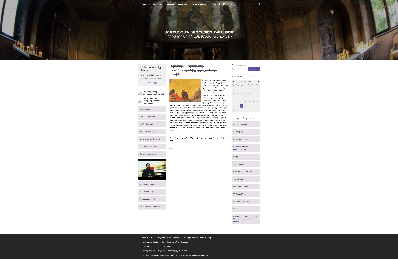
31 (233, 110)
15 (253, 97)
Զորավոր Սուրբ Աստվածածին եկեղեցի (153, 93)
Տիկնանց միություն (147, 132)
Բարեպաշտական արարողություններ (240, 148)
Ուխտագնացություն (147, 199)
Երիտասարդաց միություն (150, 139)
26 (241, 106)
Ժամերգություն (239, 132)
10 (233, 97)
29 (253, 106)
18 (237, 102)
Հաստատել (253, 69)
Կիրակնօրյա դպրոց (148, 146)
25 (237, 106)
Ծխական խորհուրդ (147, 117)
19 (241, 102)
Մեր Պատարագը (240, 124)
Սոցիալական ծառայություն (150, 207)
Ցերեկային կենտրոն (148, 154)
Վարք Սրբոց (238, 179)
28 (249, 106)
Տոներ (235, 157)
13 (245, 97)
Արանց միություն (146, 124)
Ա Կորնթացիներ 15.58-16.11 (152, 75)
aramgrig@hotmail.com (178, 251)
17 (233, 102)
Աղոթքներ (237, 209)
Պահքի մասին (239, 164)
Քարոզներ (157, 4)
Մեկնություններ (239, 194)
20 (245, 102)
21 (249, 102)
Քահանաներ (145, 109)
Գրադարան (169, 4)
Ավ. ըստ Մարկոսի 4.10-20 (152, 78)
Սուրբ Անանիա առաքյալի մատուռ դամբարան (151, 100)
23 (257, 102)
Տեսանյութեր (183, 4)
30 (257, 106)
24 (233, 106)
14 (249, 97)
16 (257, 97)
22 (253, 102)
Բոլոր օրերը (152, 83)
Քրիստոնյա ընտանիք (148, 184)
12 (241, 97)
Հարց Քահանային (199, 4)
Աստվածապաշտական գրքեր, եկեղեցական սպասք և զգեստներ (245, 219)
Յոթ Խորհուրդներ (240, 139)
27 (245, 106)
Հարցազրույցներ (146, 192)
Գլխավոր (145, 4)
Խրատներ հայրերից (241, 187)
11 (237, 97)
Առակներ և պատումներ (242, 172)
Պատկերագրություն (241, 201)
